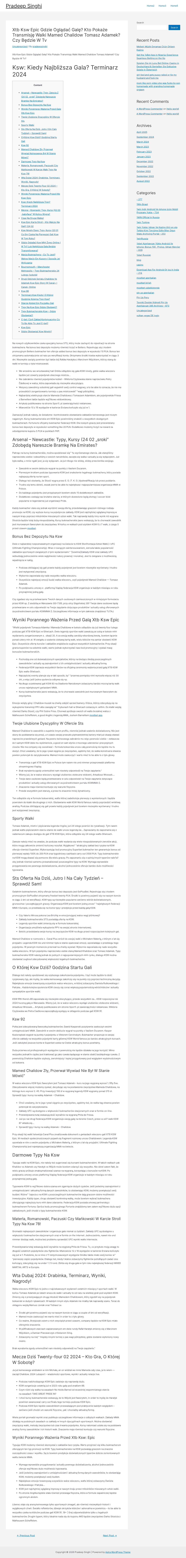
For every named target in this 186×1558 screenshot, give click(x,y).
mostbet (31, 528)
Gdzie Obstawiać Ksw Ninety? (36, 331)
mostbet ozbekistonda (148, 287)
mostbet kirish (144, 282)
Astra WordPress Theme (117, 1552)
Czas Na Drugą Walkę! (32, 218)
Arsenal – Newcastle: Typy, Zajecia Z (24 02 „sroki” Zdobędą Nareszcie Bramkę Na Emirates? (39, 96)
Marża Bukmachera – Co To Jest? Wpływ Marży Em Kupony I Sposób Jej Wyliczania (40, 258)
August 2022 (143, 181)
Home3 (162, 5)
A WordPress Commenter (150, 108)
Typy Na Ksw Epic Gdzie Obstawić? (39, 307)
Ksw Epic (26, 327)
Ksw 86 (25, 291)
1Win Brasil (142, 204)
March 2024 (143, 141)
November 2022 (145, 166)
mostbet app (96, 715)
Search (140, 22)
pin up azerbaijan (145, 292)
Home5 (174, 5)
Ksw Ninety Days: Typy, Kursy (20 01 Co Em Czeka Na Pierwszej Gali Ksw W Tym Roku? (39, 234)
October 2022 (144, 171)
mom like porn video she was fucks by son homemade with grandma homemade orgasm (158, 86)
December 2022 (145, 161)
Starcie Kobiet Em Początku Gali (37, 303)
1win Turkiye (143, 222)
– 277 (139, 199)
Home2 (150, 5)
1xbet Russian (144, 255)
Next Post (110, 1535)
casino (140, 264)
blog (139, 260)
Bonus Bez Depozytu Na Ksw (36, 104)
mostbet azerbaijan (146, 277)
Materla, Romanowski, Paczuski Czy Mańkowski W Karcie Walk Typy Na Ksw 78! (39, 169)
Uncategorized (19, 46)
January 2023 (144, 156)
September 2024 (145, 137)
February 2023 (144, 151)
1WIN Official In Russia (148, 217)
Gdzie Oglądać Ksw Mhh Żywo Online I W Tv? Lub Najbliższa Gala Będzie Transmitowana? (41, 246)
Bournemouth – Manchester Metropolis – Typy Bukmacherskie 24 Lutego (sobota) (40, 270)
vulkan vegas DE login (148, 315)
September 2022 (145, 176)
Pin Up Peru (143, 297)
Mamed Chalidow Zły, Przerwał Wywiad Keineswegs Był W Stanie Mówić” (38, 153)
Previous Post (26, 1535)
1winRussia (142, 238)
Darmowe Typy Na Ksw (33, 161)
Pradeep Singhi (24, 6)
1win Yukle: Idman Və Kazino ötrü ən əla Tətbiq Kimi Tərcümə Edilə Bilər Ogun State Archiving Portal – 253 (157, 230)
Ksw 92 (25, 145)
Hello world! (173, 108)
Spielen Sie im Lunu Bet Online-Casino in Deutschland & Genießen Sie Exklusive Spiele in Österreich (158, 66)
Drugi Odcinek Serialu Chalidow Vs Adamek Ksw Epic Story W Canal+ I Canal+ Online (39, 282)
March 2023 (143, 146)
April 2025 (142, 132)
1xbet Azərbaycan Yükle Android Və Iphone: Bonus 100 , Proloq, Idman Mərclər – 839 (158, 246)
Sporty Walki (27, 125)
